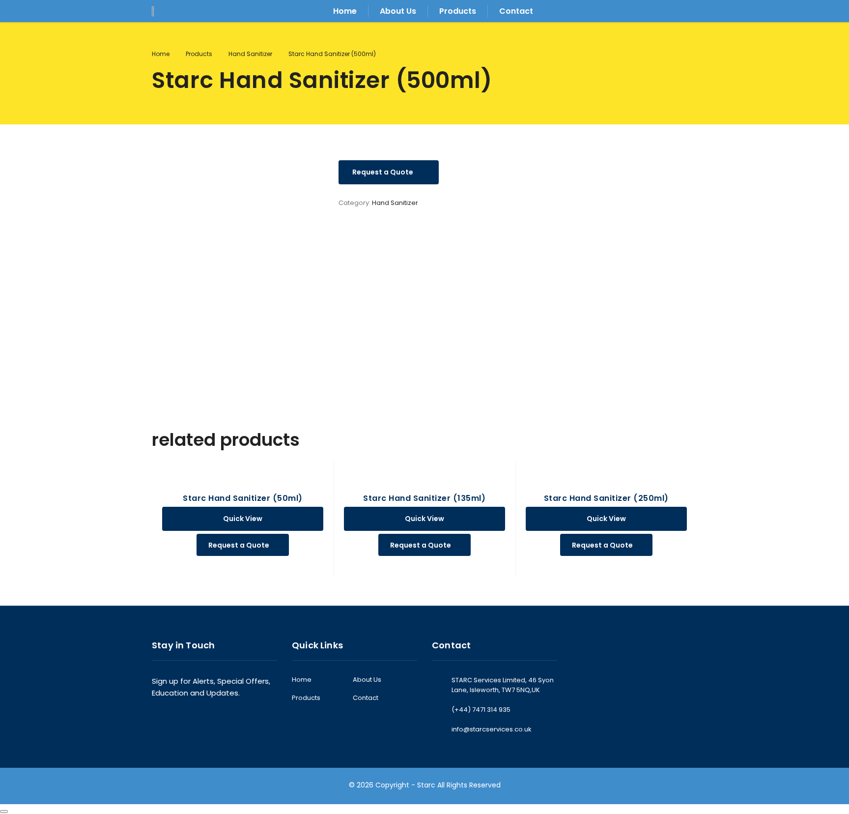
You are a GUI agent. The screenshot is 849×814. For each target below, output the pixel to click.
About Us (398, 11)
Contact (516, 11)
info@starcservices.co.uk (492, 729)
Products (457, 11)
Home (345, 11)
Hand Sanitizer (395, 202)
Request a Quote (382, 172)
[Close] (4, 811)
